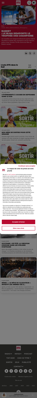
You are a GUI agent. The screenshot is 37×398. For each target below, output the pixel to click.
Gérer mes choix (18, 228)
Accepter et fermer (18, 222)
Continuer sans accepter (26, 166)
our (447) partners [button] (11, 174)
